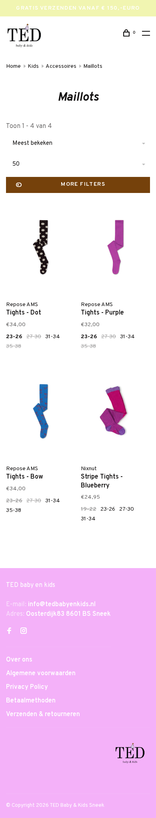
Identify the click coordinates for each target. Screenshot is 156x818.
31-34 (52, 336)
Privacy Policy (27, 687)
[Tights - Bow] (40, 413)
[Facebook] (9, 632)
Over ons (19, 660)
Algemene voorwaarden (41, 674)
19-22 (88, 509)
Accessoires (61, 66)
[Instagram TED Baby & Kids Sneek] (23, 632)
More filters (83, 184)
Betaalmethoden (31, 701)
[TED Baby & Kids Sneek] (130, 754)
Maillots (92, 66)
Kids (33, 66)
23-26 (14, 336)
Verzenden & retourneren (43, 714)
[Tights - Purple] (115, 248)
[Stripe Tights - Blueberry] (115, 413)
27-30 (33, 336)
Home (13, 66)
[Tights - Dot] (40, 248)
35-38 (13, 346)
